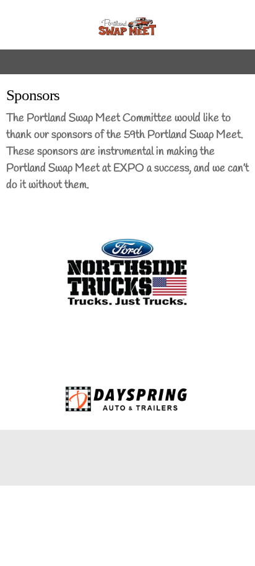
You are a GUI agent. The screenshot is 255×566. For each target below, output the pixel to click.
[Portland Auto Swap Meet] (127, 27)
